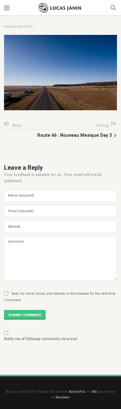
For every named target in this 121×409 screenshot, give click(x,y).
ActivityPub (77, 391)
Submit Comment (24, 315)
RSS (94, 391)
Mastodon (63, 397)
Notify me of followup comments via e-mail (40, 339)
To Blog (102, 125)
